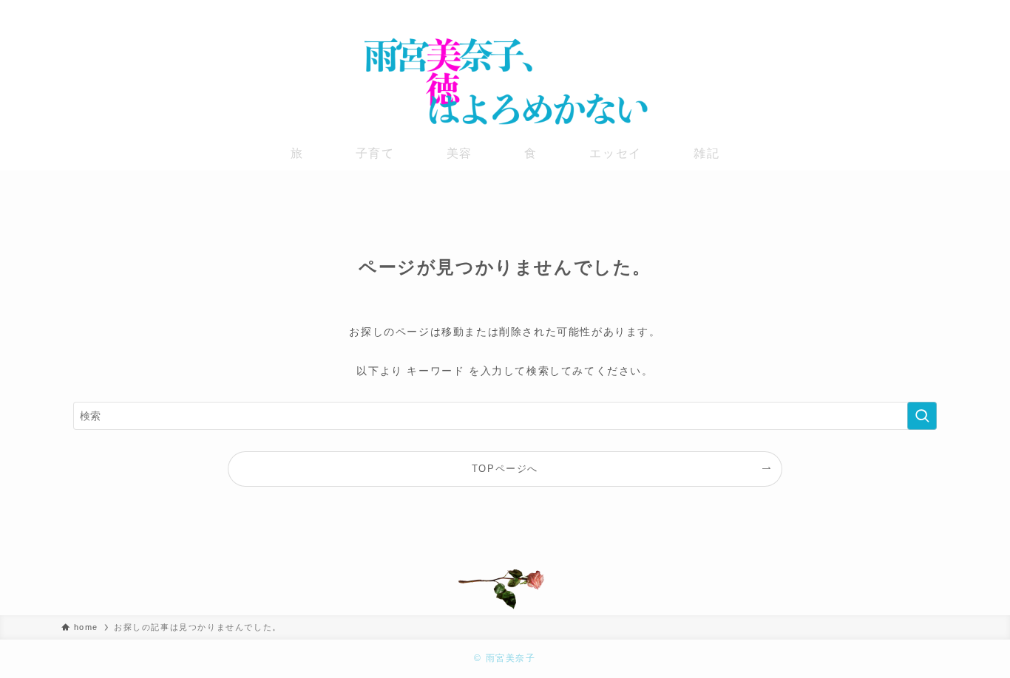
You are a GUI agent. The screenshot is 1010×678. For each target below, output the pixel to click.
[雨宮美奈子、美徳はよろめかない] (505, 81)
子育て (375, 153)
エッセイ (615, 153)
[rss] (939, 11)
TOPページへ (505, 469)
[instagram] (900, 11)
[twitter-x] (881, 11)
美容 (459, 153)
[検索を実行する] (922, 416)
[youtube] (919, 11)
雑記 (706, 153)
